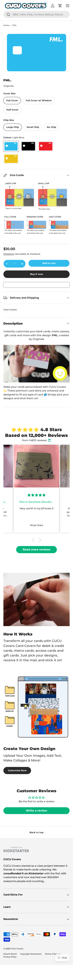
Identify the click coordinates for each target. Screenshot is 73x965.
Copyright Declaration (31, 954)
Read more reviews (36, 549)
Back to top (36, 832)
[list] (36, 52)
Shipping (8, 254)
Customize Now (17, 770)
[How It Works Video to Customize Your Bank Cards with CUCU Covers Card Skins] (36, 363)
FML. (14, 25)
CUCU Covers (16, 948)
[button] (34, 540)
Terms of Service (53, 954)
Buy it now (36, 274)
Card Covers (10, 309)
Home (6, 25)
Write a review (36, 810)
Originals (8, 86)
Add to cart (49, 263)
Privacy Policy (9, 957)
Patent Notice (10, 954)
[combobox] (36, 14)
